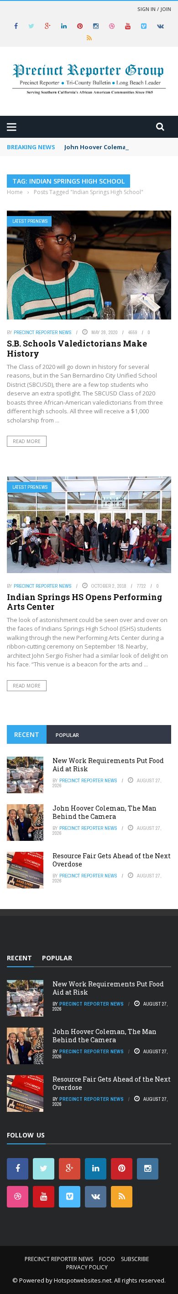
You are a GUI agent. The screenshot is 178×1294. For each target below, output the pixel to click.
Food (107, 1259)
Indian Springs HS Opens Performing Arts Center (84, 601)
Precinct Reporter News (43, 332)
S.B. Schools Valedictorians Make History (77, 348)
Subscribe (135, 1259)
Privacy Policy (87, 1267)
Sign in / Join (154, 8)
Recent (26, 734)
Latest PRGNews (30, 221)
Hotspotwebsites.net (82, 1280)
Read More (27, 441)
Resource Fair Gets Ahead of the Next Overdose (111, 859)
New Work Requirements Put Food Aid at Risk (108, 764)
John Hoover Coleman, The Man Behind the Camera (104, 812)
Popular (67, 734)
